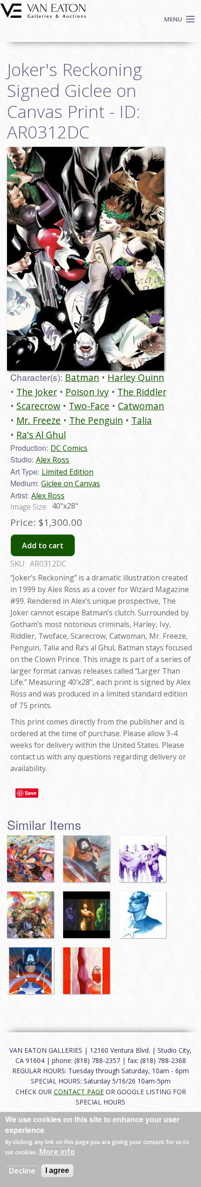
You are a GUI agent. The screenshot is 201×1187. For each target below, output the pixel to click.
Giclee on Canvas (70, 483)
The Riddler (141, 392)
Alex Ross (52, 460)
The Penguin (96, 420)
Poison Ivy (87, 392)
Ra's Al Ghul (41, 434)
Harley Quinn (136, 377)
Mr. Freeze (38, 420)
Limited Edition (67, 472)
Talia (141, 420)
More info (57, 1151)
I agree (57, 1170)
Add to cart (43, 545)
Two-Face (89, 406)
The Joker (36, 392)
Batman (82, 377)
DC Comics (68, 448)
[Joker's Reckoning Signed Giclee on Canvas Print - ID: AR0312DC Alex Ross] (85, 258)
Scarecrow (38, 406)
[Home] (43, 10)
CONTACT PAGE (79, 1091)
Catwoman (141, 406)
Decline (22, 1171)
